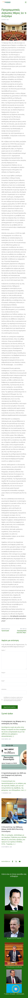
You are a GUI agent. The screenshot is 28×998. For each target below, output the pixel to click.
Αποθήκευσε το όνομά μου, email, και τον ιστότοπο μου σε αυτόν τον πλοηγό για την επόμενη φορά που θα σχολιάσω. (13, 699)
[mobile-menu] (25, 2)
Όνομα (3, 672)
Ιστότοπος (3, 689)
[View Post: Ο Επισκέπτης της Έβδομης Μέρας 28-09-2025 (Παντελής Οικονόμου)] (14, 810)
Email (3, 681)
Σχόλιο (3, 650)
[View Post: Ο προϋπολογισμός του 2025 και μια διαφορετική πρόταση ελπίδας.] (14, 756)
